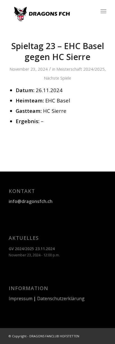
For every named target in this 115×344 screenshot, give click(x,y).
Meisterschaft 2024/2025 (80, 69)
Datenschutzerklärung (61, 298)
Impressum (20, 298)
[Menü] (103, 11)
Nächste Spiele (57, 78)
